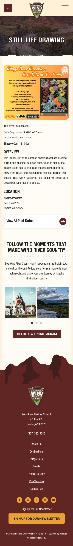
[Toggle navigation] (65, 8)
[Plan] (8, 8)
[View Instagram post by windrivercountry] (32, 315)
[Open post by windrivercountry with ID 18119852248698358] (52, 302)
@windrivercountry (36, 279)
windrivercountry (19, 290)
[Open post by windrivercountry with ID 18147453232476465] (20, 302)
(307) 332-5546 (36, 434)
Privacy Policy (37, 534)
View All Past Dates (20, 221)
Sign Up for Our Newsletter (36, 518)
